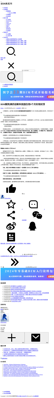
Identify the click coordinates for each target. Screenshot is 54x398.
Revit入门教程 (12, 12)
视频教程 (8, 11)
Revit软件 (8, 19)
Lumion (8, 24)
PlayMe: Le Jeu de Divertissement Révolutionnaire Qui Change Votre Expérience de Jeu (23, 374)
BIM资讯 (5, 7)
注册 (4, 57)
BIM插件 (8, 30)
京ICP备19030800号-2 (22, 396)
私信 (47, 342)
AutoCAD (8, 23)
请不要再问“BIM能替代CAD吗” (18, 286)
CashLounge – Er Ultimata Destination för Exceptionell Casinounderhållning (20, 373)
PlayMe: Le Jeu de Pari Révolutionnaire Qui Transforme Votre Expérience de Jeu (21, 375)
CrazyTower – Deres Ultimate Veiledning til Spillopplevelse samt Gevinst (19, 370)
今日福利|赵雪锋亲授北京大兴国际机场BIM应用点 (15, 354)
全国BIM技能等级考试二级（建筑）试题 (16, 40)
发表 (2, 311)
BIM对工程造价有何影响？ (17, 296)
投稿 (2, 59)
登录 (2, 57)
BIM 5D (8, 27)
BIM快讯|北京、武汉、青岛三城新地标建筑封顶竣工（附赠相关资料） (20, 349)
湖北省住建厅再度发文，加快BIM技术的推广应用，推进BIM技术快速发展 (29, 299)
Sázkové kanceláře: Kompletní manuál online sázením (15, 365)
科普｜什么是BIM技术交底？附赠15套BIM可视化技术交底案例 (26, 294)
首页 (8, 84)
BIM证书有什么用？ (17, 301)
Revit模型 (8, 34)
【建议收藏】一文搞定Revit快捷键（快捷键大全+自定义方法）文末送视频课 (30, 293)
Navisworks (9, 21)
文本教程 (8, 14)
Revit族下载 (9, 35)
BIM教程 (5, 9)
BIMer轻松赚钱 (7, 393)
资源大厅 (5, 32)
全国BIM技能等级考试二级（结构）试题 (16, 42)
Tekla (7, 26)
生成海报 (24, 220)
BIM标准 (8, 16)
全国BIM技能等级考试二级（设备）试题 (16, 44)
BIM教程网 (36, 396)
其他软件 (8, 28)
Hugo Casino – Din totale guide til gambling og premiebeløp (16, 369)
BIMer (2, 108)
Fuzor (7, 22)
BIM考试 (5, 37)
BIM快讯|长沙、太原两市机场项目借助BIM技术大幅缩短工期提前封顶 (20, 350)
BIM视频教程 (6, 391)
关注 (23, 342)
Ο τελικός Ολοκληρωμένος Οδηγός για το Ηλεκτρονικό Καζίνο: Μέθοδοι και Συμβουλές (23, 367)
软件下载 (5, 17)
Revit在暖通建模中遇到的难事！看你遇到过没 (21, 298)
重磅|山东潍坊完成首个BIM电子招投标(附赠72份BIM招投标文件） (19, 355)
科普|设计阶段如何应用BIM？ (17, 289)
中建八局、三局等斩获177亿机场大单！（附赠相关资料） (17, 352)
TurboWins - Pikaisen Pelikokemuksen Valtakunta (14, 364)
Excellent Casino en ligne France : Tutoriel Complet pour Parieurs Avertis (19, 368)
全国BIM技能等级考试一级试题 (14, 39)
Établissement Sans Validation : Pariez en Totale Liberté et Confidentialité (19, 372)
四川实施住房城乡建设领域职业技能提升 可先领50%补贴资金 (26, 291)
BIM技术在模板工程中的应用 (18, 287)
